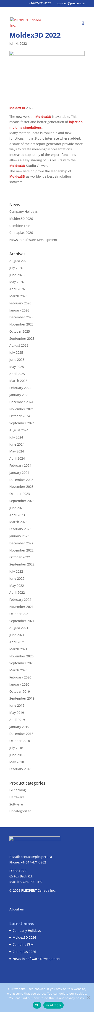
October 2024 (19, 416)
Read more (53, 1005)
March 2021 (18, 649)
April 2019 (17, 719)
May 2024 (16, 451)
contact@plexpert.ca (36, 857)
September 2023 (21, 501)
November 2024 (21, 409)
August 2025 (18, 345)
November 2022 (21, 550)
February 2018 (20, 769)
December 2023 (21, 479)
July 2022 (16, 571)
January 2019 (19, 727)
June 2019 (16, 705)
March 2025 (18, 380)
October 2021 (19, 614)
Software (16, 804)
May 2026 (16, 282)
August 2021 (18, 628)
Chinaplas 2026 (21, 232)
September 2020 (21, 663)
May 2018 (16, 762)
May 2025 (16, 366)
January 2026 (19, 310)
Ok (37, 1005)
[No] (88, 997)
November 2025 (21, 324)
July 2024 (16, 437)
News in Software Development (33, 239)
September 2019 (21, 698)
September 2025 (21, 338)
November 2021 (21, 606)
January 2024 (19, 472)
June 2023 (16, 508)
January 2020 (19, 684)
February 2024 (20, 465)
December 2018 (21, 733)
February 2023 (20, 529)
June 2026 (16, 275)
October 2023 (19, 493)
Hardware (16, 797)
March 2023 (18, 522)
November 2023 (21, 486)
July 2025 (16, 352)
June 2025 (16, 359)
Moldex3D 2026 (21, 218)
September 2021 (21, 621)
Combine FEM (19, 225)
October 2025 (19, 331)
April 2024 (17, 458)
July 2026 (16, 268)
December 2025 (21, 317)
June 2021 (16, 635)
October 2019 (19, 691)
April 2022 (17, 592)
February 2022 (20, 599)
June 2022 (16, 578)
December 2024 (21, 402)
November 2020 (21, 656)
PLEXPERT (29, 890)
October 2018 (19, 741)
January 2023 (19, 536)
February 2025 (20, 388)
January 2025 (19, 395)
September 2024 (21, 423)
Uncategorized (20, 811)
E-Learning (17, 790)
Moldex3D (17, 108)
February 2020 (20, 677)
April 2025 (17, 374)
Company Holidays (23, 211)
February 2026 (20, 303)
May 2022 (16, 585)
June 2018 (16, 755)
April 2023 (17, 515)
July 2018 (16, 748)
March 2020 (18, 670)
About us (16, 909)
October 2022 (19, 557)
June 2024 (16, 444)
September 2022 (21, 564)
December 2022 (21, 543)
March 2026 (18, 296)
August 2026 (18, 261)
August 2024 (18, 430)
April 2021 (17, 642)
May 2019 (16, 712)
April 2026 (17, 289)
